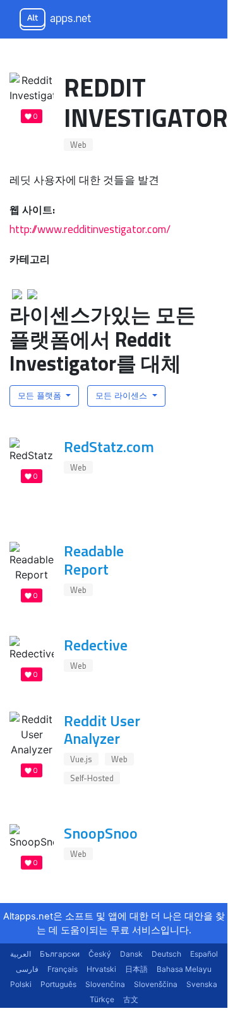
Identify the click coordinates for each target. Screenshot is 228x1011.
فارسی (27, 969)
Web (78, 144)
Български (60, 954)
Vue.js (81, 759)
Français (62, 969)
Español (204, 954)
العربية (20, 954)
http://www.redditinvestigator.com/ (90, 228)
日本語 (136, 969)
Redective (96, 644)
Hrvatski (101, 969)
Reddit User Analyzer (102, 729)
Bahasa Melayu (184, 969)
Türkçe (102, 999)
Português (58, 984)
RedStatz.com (109, 446)
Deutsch (166, 954)
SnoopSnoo (101, 833)
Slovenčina (105, 984)
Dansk (131, 954)
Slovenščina (155, 984)
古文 (130, 999)
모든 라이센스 (122, 395)
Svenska (201, 984)
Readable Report (94, 559)
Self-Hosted (92, 778)
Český (99, 954)
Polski (21, 984)
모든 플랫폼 (41, 395)
